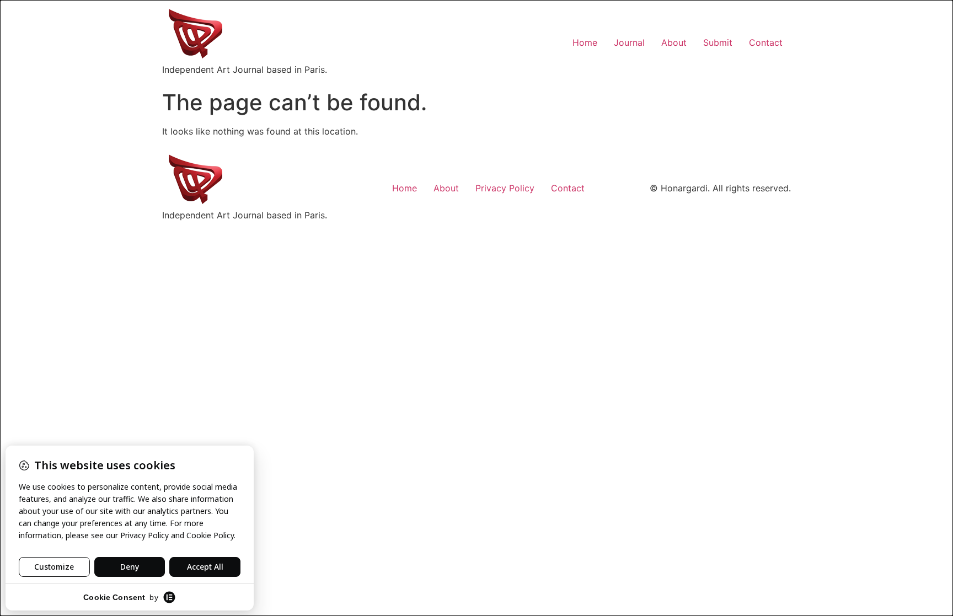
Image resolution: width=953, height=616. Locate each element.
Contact (766, 42)
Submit (717, 42)
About (674, 42)
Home (584, 42)
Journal (629, 42)
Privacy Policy (504, 188)
